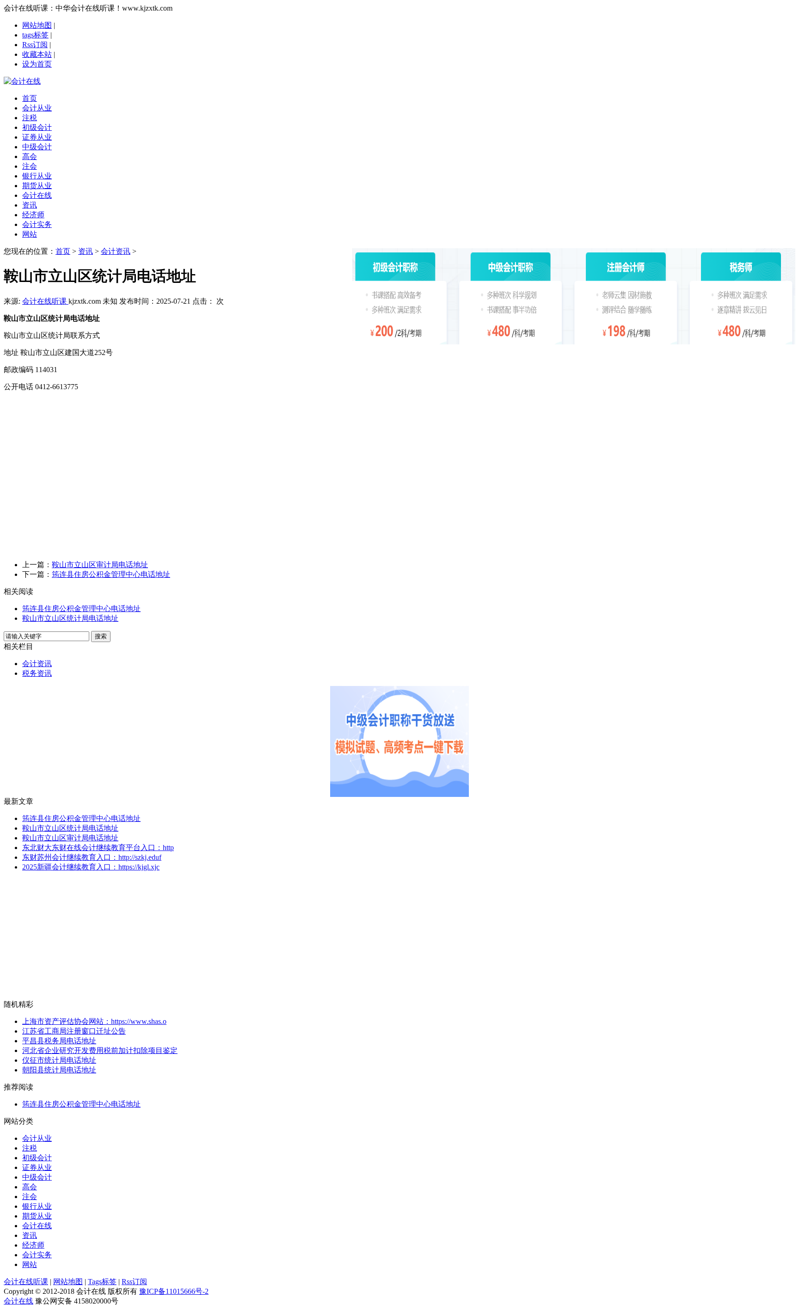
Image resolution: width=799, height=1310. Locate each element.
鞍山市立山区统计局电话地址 (70, 618)
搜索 (101, 636)
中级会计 (37, 1177)
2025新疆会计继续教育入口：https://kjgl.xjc (91, 867)
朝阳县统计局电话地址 (59, 1070)
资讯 (85, 251)
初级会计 (37, 1158)
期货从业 (37, 1216)
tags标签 (35, 35)
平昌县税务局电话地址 (59, 1041)
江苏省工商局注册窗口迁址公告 (74, 1031)
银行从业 (37, 1206)
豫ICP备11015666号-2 (174, 1291)
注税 (29, 1148)
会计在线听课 (45, 301)
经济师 (33, 1245)
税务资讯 (37, 673)
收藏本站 (37, 54)
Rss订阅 (35, 45)
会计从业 (37, 1138)
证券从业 (37, 1167)
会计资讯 (115, 251)
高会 (29, 1187)
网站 (29, 1264)
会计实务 (37, 1255)
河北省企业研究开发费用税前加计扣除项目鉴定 (100, 1050)
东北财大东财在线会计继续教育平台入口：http (98, 847)
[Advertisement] (399, 488)
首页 (62, 251)
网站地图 (37, 25)
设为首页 (37, 64)
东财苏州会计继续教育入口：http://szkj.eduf (91, 857)
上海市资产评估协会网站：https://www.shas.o (94, 1021)
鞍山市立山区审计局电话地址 (100, 565)
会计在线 (37, 1226)
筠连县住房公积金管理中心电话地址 (111, 574)
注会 (29, 1196)
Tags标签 (102, 1282)
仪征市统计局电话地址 (59, 1060)
